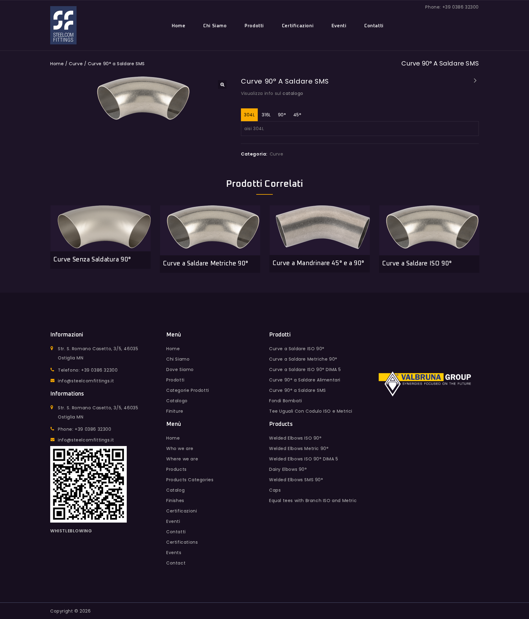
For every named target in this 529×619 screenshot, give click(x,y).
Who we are (179, 448)
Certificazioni (297, 26)
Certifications (182, 542)
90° (282, 115)
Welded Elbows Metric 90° (298, 448)
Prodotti (254, 26)
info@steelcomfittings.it (86, 381)
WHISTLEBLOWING (71, 531)
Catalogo (177, 401)
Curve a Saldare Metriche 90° (303, 359)
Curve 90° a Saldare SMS (297, 390)
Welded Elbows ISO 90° (295, 438)
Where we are (182, 459)
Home (178, 26)
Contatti (374, 26)
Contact (176, 563)
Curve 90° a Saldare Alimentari (304, 380)
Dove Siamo (180, 369)
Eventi (339, 26)
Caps (275, 490)
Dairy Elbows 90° (475, 84)
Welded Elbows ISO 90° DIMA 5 (303, 459)
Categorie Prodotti (187, 390)
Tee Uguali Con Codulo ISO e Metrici (310, 411)
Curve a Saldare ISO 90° (297, 349)
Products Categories (189, 480)
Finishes (175, 500)
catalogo (293, 93)
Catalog (175, 490)
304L (249, 115)
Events (174, 553)
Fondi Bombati (285, 401)
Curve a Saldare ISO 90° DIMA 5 (305, 369)
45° (297, 115)
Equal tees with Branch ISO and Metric (313, 500)
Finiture (174, 411)
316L (266, 115)
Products (176, 469)
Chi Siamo (215, 26)
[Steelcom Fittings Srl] (63, 25)
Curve (76, 64)
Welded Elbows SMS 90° (296, 480)
